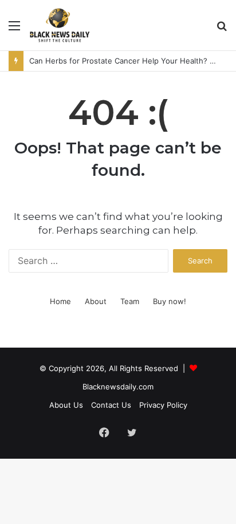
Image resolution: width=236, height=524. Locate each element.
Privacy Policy (163, 404)
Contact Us (111, 404)
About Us (66, 404)
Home (60, 301)
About (96, 301)
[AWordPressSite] (60, 25)
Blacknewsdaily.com (118, 386)
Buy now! (169, 301)
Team (129, 301)
